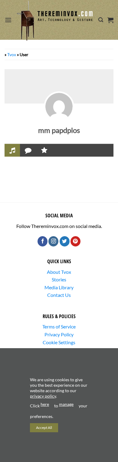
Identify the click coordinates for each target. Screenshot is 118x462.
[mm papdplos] (59, 106)
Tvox (11, 54)
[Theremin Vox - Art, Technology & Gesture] (55, 20)
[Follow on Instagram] (53, 241)
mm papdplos (59, 130)
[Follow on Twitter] (65, 241)
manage (66, 404)
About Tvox (59, 272)
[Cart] (110, 20)
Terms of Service (59, 326)
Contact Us (59, 295)
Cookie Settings (59, 342)
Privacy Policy (59, 334)
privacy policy (43, 396)
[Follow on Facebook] (43, 241)
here (45, 404)
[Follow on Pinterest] (75, 241)
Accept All (44, 427)
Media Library (59, 287)
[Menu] (8, 19)
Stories (59, 279)
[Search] (100, 20)
